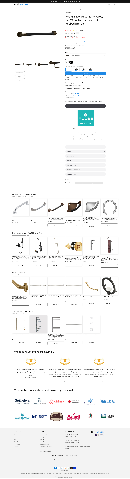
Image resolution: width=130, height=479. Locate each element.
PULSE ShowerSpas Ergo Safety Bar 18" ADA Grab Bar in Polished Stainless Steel (20, 219)
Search (15, 439)
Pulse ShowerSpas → (78, 182)
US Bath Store (66, 470)
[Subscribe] (75, 459)
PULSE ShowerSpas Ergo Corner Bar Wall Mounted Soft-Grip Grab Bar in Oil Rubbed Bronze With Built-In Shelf (73, 219)
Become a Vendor (44, 449)
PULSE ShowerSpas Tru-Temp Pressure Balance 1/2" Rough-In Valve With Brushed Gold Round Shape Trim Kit (73, 258)
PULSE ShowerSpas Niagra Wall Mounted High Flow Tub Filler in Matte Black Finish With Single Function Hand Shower (20, 258)
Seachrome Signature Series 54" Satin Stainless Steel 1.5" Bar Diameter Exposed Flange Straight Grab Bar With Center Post (73, 297)
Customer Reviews (44, 434)
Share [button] (68, 179)
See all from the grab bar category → (21, 274)
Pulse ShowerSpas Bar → (88, 182)
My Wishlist (17, 437)
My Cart (16, 434)
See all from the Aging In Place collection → (23, 196)
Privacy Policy (43, 441)
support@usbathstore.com (76, 95)
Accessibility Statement (45, 451)
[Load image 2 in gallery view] (31, 64)
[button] (28, 9)
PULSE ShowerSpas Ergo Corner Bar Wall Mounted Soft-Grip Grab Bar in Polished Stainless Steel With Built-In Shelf (91, 219)
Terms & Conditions (44, 444)
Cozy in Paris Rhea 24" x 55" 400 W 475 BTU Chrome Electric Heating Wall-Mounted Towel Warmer (38, 336)
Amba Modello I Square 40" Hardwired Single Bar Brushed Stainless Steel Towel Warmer (73, 336)
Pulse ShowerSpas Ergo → (98, 182)
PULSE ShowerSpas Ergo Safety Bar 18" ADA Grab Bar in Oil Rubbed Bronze (56, 219)
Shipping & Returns (44, 437)
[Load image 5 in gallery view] (19, 76)
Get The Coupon (82, 41)
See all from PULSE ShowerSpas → (20, 235)
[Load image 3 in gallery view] (42, 64)
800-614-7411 (76, 93)
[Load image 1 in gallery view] (19, 64)
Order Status (17, 441)
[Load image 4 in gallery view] (54, 64)
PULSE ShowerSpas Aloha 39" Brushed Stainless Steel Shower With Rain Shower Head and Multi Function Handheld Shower (91, 258)
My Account (17, 444)
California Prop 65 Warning (46, 446)
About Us (42, 439)
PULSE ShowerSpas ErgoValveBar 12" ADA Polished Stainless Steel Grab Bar (109, 219)
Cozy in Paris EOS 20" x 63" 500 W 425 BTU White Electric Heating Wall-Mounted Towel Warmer (91, 336)
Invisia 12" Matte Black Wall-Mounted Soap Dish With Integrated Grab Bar (109, 297)
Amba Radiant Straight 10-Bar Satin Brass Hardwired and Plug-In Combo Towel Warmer (20, 336)
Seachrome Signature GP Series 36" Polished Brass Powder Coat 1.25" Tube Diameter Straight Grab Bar (19, 297)
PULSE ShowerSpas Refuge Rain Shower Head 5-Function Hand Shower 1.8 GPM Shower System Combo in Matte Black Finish (38, 258)
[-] (68, 70)
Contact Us (17, 446)
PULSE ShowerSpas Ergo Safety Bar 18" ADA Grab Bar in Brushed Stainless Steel (38, 219)
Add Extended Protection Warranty (74, 66)
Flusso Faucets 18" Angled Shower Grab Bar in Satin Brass (90, 297)
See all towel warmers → (18, 313)
